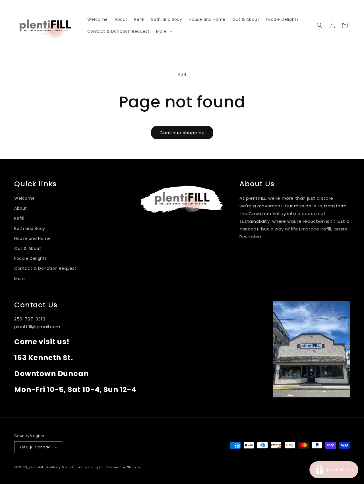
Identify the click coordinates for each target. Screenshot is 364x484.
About (20, 208)
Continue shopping (182, 133)
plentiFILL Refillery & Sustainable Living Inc (67, 467)
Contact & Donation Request (45, 268)
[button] (163, 31)
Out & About (27, 248)
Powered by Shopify (123, 467)
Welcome (24, 198)
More (19, 278)
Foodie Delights (30, 258)
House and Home (32, 238)
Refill (19, 218)
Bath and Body (29, 228)
